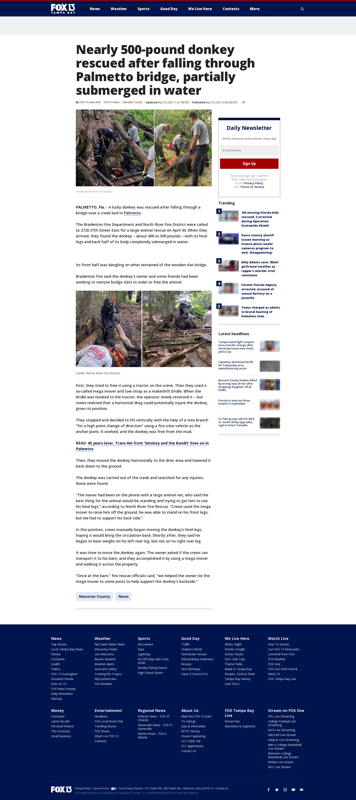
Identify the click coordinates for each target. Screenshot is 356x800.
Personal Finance (62, 726)
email (301, 789)
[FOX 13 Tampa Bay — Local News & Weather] (64, 9)
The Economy (60, 731)
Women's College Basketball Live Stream (283, 755)
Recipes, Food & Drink (240, 674)
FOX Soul (274, 664)
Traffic (185, 644)
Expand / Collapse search (302, 9)
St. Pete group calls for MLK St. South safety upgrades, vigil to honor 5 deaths (236, 422)
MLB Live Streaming (281, 730)
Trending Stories (105, 726)
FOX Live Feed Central (282, 669)
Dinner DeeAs (234, 654)
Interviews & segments (240, 726)
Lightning (144, 654)
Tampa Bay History (238, 679)
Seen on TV (58, 684)
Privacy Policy (253, 183)
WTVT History (190, 731)
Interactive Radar (106, 649)
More (254, 8)
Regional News (151, 710)
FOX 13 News (111, 102)
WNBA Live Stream (281, 762)
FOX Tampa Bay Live (282, 679)
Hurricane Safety (106, 669)
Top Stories (59, 644)
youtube (293, 789)
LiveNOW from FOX (281, 654)
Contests (101, 741)
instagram (285, 789)
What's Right (233, 644)
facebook (268, 789)
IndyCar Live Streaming (283, 740)
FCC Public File (191, 741)
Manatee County (132, 102)
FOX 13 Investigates (64, 674)
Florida (55, 654)
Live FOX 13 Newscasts (283, 649)
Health (55, 664)
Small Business (61, 736)
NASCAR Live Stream (282, 735)
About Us (189, 710)
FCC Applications (192, 746)
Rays (141, 649)
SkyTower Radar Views (110, 644)
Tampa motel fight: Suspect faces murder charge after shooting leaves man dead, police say (236, 346)
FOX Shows (102, 731)
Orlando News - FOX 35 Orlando (153, 718)
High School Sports (150, 673)
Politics (56, 669)
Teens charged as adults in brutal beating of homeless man (260, 312)
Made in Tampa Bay (238, 669)
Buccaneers (145, 644)
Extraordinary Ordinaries (197, 659)
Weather (103, 638)
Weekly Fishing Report (152, 668)
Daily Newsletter (62, 694)
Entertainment (108, 710)
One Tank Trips (235, 659)
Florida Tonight (235, 649)
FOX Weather (103, 684)
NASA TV (274, 674)
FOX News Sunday (63, 689)
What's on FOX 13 (106, 736)
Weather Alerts (104, 664)
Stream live (232, 721)
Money (57, 710)
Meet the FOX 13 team (196, 716)
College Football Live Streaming (282, 723)
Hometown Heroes (194, 654)
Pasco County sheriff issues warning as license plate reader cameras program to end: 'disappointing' (257, 243)
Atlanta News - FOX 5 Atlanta (152, 735)
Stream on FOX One (286, 710)
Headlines (101, 716)
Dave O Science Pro (194, 674)
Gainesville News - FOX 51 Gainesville (155, 727)
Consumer (58, 659)
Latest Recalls (60, 721)
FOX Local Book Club (109, 721)
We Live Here (237, 638)
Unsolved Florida (62, 679)
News (123, 596)
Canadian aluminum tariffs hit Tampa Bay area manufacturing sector (235, 365)
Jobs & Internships (193, 726)
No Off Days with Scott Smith (153, 661)
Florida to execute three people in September (234, 402)
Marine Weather (105, 659)
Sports (144, 638)
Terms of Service (252, 187)
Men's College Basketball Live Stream (284, 746)
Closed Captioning (193, 736)
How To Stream (278, 644)
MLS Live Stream (279, 767)
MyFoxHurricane (105, 679)
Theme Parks (233, 664)
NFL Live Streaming (281, 716)
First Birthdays (190, 669)
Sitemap (56, 699)
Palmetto (132, 212)
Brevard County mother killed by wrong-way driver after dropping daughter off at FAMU (237, 385)
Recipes (186, 664)
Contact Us (188, 751)
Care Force (232, 684)
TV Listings (188, 721)
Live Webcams (104, 654)
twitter (277, 789)
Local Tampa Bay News (67, 649)
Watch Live (278, 638)
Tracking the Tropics (108, 674)
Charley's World (191, 649)
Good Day (190, 638)
